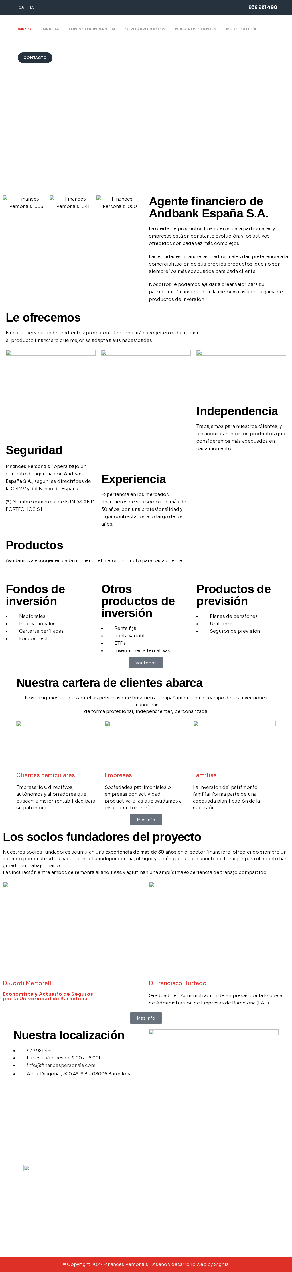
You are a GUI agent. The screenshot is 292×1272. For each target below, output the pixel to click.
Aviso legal (229, 1181)
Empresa (157, 1190)
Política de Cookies (237, 1199)
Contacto (158, 1236)
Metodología (162, 1227)
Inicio (154, 1181)
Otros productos (165, 1208)
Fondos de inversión (169, 1199)
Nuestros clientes (167, 1217)
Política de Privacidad (239, 1190)
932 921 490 (262, 7)
